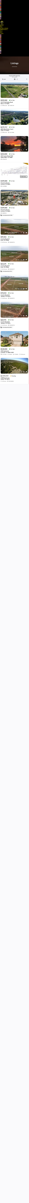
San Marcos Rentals (4, 28)
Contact (1, 33)
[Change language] (1, 0)
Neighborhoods (3, 29)
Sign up (1, 20)
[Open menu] (0, 55)
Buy (1, 30)
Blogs (1, 26)
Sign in (4, 20)
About (1, 25)
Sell (0, 32)
